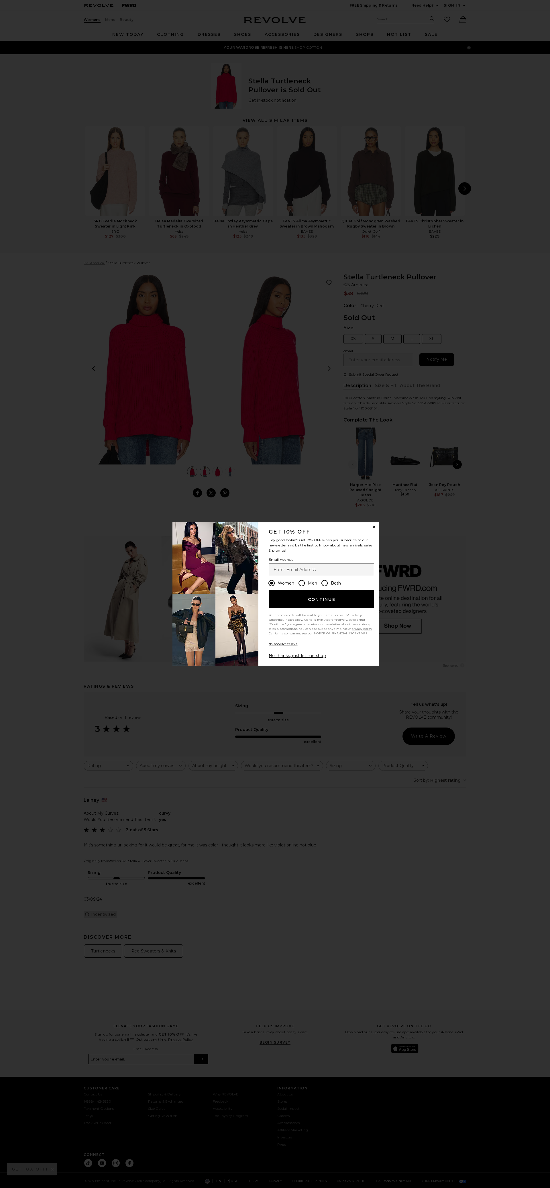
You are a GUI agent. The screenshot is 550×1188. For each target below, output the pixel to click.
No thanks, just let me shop (297, 655)
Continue (321, 599)
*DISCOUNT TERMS (283, 644)
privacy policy (361, 629)
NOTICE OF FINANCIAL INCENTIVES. (341, 633)
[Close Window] (374, 527)
